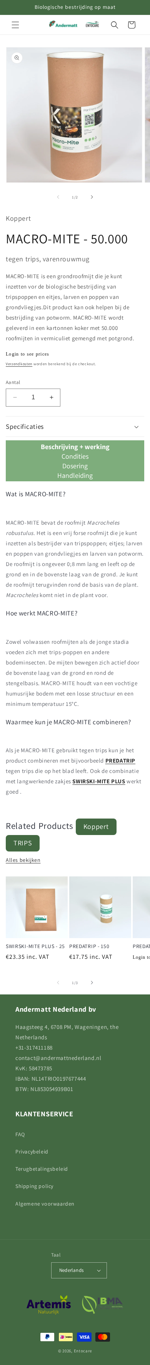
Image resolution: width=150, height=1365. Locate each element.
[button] (15, 24)
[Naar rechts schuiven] (91, 197)
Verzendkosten (19, 363)
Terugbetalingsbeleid (41, 1168)
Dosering (75, 465)
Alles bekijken (23, 859)
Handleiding (75, 475)
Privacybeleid (31, 1151)
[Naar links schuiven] (58, 197)
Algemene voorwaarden (45, 1203)
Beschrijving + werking (75, 446)
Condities (75, 456)
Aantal (13, 382)
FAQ (20, 1134)
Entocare (83, 1351)
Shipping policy (34, 1186)
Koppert (96, 826)
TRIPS (22, 842)
